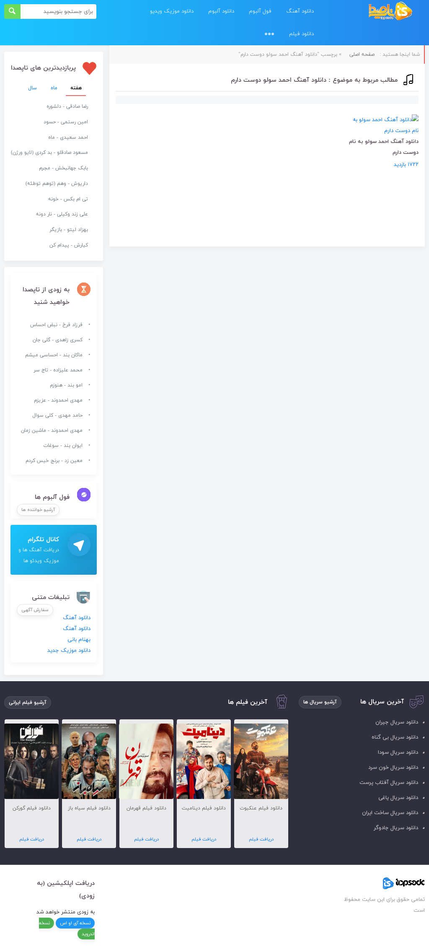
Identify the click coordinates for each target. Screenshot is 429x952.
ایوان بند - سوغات (63, 445)
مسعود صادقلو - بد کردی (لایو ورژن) (49, 152)
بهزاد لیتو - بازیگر (68, 229)
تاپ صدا (390, 11)
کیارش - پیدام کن (68, 245)
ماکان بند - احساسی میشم (54, 355)
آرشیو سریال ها (320, 702)
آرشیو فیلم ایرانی (28, 702)
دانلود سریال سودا (398, 752)
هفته (76, 88)
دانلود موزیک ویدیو (172, 11)
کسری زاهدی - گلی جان (58, 340)
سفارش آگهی (35, 610)
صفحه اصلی (362, 54)
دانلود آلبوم (221, 11)
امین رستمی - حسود (66, 122)
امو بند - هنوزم (66, 385)
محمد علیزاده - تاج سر (58, 370)
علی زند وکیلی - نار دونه (62, 214)
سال (32, 88)
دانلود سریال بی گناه (395, 737)
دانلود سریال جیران (396, 722)
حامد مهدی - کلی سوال (57, 415)
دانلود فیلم (301, 34)
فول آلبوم (260, 11)
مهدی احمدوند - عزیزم (58, 400)
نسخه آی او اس (75, 923)
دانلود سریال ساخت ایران (390, 813)
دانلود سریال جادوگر (396, 828)
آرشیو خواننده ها (38, 509)
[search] (12, 11)
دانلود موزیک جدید (68, 650)
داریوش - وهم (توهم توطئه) (57, 183)
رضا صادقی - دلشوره (67, 106)
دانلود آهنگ (300, 11)
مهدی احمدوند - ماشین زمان (52, 430)
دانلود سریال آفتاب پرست (388, 782)
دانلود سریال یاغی (398, 798)
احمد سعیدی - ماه (68, 137)
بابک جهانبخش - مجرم (63, 168)
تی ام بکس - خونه (68, 199)
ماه (54, 88)
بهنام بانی (78, 639)
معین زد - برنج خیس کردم (54, 460)
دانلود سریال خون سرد (393, 767)
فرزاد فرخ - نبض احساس (56, 325)
